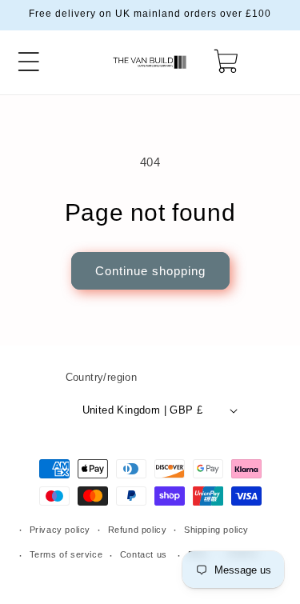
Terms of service (66, 554)
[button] (28, 61)
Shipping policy (216, 529)
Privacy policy (60, 529)
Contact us (143, 554)
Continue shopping (150, 271)
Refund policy (137, 529)
